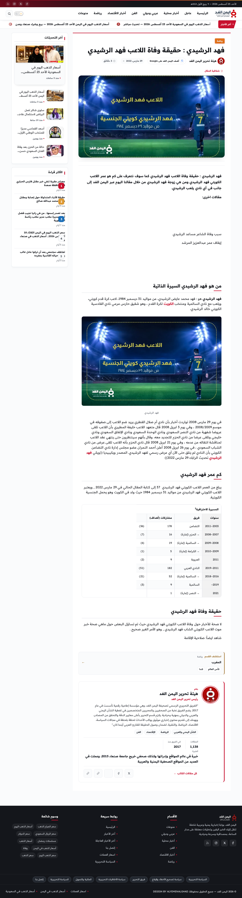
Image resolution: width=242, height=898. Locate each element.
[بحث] (9, 13)
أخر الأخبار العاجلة (105, 840)
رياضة (98, 13)
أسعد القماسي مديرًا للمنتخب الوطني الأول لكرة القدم (31, 132)
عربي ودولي (150, 13)
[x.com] (129, 773)
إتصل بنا (110, 847)
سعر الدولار (24, 833)
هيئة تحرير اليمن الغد (202, 61)
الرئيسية (202, 13)
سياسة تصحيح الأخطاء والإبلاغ (167, 879)
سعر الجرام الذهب (47, 826)
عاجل (188, 13)
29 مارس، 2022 (134, 60)
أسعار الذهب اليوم (23, 826)
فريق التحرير (139, 879)
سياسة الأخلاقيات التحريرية (112, 879)
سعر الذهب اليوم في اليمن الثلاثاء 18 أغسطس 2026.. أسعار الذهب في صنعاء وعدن (42, 236)
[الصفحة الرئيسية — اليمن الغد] (225, 14)
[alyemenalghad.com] (98, 773)
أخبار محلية (171, 13)
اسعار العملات (107, 854)
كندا (201, 669)
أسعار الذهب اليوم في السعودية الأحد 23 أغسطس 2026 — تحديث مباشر (177, 24)
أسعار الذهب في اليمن (44, 848)
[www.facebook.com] (118, 773)
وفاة (25, 848)
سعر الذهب (27, 855)
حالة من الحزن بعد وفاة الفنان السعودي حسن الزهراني (30, 151)
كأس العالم (213, 669)
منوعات (83, 13)
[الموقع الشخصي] (88, 773)
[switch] (18, 13)
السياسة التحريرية (105, 861)
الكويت (169, 304)
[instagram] (14, 4)
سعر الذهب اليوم (47, 855)
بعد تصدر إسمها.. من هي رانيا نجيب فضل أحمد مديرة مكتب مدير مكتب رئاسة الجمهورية (41, 216)
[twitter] (20, 4)
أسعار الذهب (25, 840)
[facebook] (27, 4)
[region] (151, 550)
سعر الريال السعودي (45, 833)
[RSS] (8, 4)
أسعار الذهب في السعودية (20, 891)
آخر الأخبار (109, 833)
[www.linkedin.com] (108, 773)
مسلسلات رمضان (47, 840)
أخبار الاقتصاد (117, 13)
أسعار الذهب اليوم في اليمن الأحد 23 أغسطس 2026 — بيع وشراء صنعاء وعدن (73, 24)
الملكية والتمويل (83, 879)
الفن (134, 13)
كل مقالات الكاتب (185, 773)
